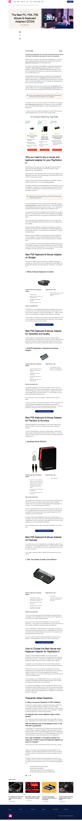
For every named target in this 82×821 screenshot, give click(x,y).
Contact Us (33, 809)
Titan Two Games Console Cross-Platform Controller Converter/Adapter (57, 137)
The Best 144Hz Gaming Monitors (36, 768)
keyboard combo (50, 182)
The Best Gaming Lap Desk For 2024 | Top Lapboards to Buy (42, 769)
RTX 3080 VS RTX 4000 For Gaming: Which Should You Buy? (16, 798)
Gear (13, 5)
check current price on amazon (44, 324)
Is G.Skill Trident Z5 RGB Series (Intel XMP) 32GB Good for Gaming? (49, 798)
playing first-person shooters (39, 67)
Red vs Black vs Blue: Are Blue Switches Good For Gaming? (32, 797)
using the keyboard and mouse (48, 87)
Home (10, 5)
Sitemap (43, 809)
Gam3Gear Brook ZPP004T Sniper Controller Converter (45, 138)
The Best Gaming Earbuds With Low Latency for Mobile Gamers (42, 771)
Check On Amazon (31, 149)
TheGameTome (25, 24)
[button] (65, 1)
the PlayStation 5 (43, 77)
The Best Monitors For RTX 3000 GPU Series (39, 766)
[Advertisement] (44, 38)
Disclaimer (66, 809)
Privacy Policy (55, 809)
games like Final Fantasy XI (31, 62)
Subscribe (70, 1)
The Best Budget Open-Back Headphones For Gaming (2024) (66, 798)
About (21, 809)
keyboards (55, 86)
